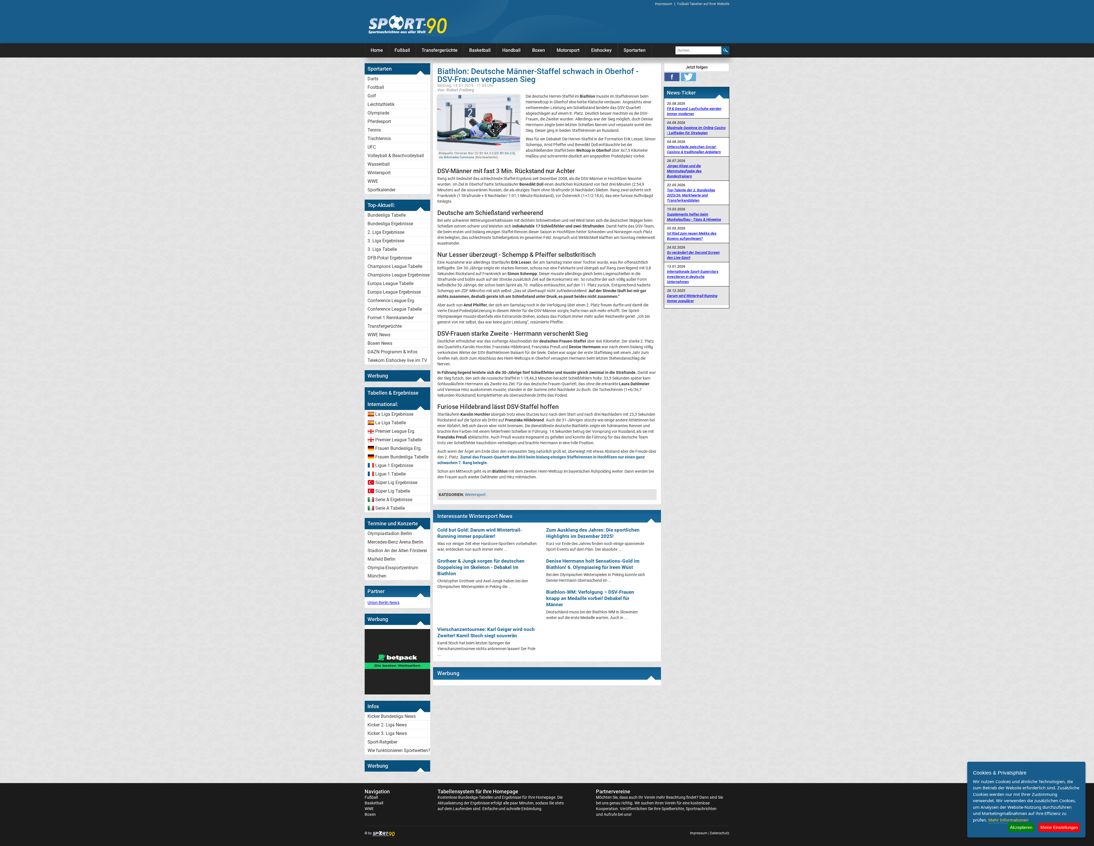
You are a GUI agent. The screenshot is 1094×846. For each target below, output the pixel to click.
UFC (372, 147)
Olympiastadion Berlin (390, 533)
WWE (373, 181)
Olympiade (378, 113)
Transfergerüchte (440, 50)
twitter (688, 77)
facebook (671, 77)
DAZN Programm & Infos (392, 352)
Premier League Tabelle (398, 440)
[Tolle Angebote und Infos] (397, 693)
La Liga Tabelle (390, 422)
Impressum (663, 4)
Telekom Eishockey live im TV (397, 360)
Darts (373, 78)
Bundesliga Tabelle (387, 215)
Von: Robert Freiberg (455, 90)
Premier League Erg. (395, 431)
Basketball (480, 50)
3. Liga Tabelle (382, 249)
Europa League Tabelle (390, 283)
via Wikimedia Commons (456, 157)
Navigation (377, 791)
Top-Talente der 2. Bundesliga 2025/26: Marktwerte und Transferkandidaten (691, 195)
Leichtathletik (381, 104)
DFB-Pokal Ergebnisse (390, 258)
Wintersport (379, 172)
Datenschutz (719, 833)
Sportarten (635, 50)
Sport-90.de (407, 24)
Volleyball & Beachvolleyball (396, 155)
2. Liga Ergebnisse (386, 232)
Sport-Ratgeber (382, 742)
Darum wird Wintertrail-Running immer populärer (692, 298)
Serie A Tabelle (390, 508)
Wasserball (379, 164)
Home (377, 50)
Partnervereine (613, 791)
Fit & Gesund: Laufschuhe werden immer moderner (694, 111)
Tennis (374, 130)
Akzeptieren (1021, 827)
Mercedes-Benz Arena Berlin (395, 542)
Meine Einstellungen (1059, 827)
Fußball (402, 50)
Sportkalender (381, 189)
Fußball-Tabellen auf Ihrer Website (703, 4)
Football (376, 87)
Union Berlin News (383, 602)
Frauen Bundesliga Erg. (398, 448)
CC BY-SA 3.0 (504, 153)
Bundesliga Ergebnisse (390, 223)
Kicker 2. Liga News (387, 725)
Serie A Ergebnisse (393, 499)
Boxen (538, 50)
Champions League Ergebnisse (399, 275)
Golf (372, 96)
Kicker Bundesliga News (392, 716)
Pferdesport (379, 121)
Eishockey (601, 50)
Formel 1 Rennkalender (391, 317)
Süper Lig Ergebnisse (396, 482)
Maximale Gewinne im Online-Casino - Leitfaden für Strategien (696, 130)
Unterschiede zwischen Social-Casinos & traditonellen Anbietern (694, 149)
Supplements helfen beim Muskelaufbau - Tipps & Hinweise (694, 217)
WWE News (379, 334)
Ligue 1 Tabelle (390, 474)
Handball (511, 50)
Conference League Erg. (391, 300)
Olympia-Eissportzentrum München (393, 572)
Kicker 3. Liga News (387, 733)
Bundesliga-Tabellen (475, 797)
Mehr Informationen (1008, 820)
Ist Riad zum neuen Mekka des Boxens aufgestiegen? (692, 236)
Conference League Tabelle (395, 309)
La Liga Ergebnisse (394, 414)
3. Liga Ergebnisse (386, 240)
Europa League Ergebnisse (394, 292)
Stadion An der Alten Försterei (397, 550)
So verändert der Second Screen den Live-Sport (693, 255)
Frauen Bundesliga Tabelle (401, 457)
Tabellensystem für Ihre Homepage (478, 791)
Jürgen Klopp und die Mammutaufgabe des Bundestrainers (684, 171)
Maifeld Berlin (381, 559)
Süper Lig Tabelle (392, 491)
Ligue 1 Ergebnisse (394, 465)
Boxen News (380, 343)
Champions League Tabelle (395, 266)
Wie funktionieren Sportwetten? (399, 750)
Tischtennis (379, 138)
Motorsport (568, 50)
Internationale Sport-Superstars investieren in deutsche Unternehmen (693, 276)
